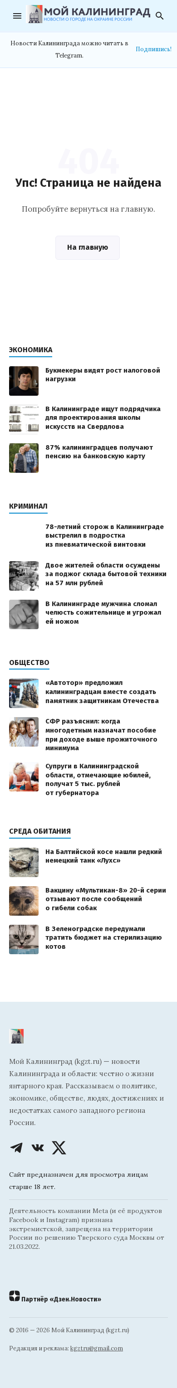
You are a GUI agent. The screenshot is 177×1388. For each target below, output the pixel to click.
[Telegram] (16, 1147)
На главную (87, 247)
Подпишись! (154, 49)
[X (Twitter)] (59, 1147)
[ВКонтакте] (37, 1147)
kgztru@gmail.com (96, 1348)
